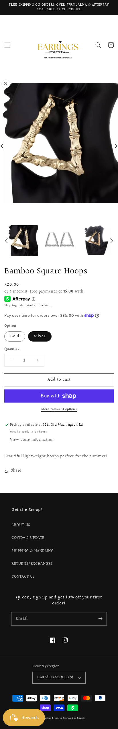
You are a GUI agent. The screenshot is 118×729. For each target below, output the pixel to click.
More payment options (59, 409)
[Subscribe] (100, 618)
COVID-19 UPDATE (27, 538)
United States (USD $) (55, 677)
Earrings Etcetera (52, 718)
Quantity (11, 349)
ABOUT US (20, 525)
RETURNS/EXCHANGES (32, 564)
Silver (40, 336)
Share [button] (16, 471)
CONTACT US (23, 577)
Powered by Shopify (74, 718)
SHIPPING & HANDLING (32, 551)
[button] (7, 45)
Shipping (10, 305)
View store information (32, 440)
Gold (14, 336)
